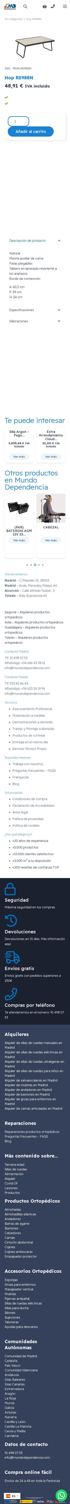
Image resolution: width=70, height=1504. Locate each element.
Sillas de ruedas (16, 1169)
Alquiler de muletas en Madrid (26, 1085)
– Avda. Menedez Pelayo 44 (31, 585)
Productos (12, 1193)
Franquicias (20, 777)
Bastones (11, 1228)
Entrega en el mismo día (30, 742)
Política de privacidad (27, 819)
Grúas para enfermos (20, 1284)
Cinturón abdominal (19, 1242)
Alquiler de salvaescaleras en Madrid (31, 1080)
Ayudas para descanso (21, 1327)
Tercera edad (14, 1164)
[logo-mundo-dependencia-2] (10, 6)
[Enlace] (53, 6)
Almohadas (13, 1209)
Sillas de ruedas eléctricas (23, 1303)
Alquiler (10, 1179)
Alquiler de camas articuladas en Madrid (33, 1108)
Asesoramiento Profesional (32, 709)
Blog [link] (8, 1141)
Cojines (10, 1247)
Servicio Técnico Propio (29, 749)
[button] (25, 6)
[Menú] (64, 6)
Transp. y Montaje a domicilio (33, 729)
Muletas (10, 1294)
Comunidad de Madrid (21, 1356)
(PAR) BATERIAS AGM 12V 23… (19, 530)
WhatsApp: (25, 663)
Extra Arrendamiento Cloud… (51, 435)
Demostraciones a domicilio (32, 722)
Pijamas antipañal (17, 1299)
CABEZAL (51, 527)
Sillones (10, 1313)
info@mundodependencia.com (27, 668)
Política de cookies (25, 825)
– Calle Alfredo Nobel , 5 (30, 591)
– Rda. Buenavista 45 (26, 596)
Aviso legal (20, 812)
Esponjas (11, 1280)
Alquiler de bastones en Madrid (27, 1094)
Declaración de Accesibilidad (33, 806)
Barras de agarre (17, 1224)
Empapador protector (21, 1256)
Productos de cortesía (28, 735)
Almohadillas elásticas (20, 1214)
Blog (15, 784)
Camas (10, 1238)
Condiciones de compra (29, 799)
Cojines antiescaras (19, 1252)
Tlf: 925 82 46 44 (16, 683)
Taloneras (12, 1322)
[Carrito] (45, 6)
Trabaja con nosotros (27, 764)
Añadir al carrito (31, 131)
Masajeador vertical (19, 1289)
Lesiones (11, 1188)
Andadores (13, 1219)
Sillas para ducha (17, 1308)
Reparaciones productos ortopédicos (32, 1132)
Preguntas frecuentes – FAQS (34, 771)
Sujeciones (12, 1317)
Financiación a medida (28, 715)
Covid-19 (11, 1183)
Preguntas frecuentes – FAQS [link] (26, 1136)
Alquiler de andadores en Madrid (28, 1090)
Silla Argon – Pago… (19, 433)
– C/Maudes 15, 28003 (27, 580)
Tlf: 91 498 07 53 (16, 658)
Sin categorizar (13, 19)
